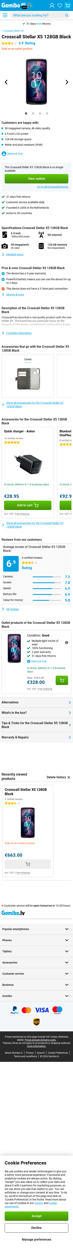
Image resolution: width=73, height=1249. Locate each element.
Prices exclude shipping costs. (40, 1040)
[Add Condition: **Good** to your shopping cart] (62, 680)
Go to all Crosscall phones (52, 186)
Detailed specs (15, 254)
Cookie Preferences (58, 1052)
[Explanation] (66, 642)
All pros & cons (15, 294)
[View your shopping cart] (67, 5)
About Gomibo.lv (14, 1052)
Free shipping (22, 514)
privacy (38, 1203)
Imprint (41, 1052)
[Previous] (6, 82)
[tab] (26, 113)
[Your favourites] (60, 5)
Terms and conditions (25, 1056)
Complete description (19, 333)
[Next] (67, 82)
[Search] (67, 15)
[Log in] (52, 5)
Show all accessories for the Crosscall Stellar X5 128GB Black (34, 404)
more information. (36, 1046)
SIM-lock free (15, 153)
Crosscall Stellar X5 (13, 31)
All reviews (12, 609)
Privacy (30, 1052)
